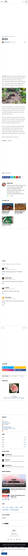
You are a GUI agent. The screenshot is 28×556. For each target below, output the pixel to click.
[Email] (19, 177)
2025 (14, 439)
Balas (3, 273)
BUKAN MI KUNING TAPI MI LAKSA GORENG (20, 212)
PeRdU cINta (10, 183)
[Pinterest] (17, 177)
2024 (14, 442)
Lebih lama (24, 327)
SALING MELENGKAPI (6, 224)
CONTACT (16, 546)
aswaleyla (7, 287)
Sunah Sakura (5, 421)
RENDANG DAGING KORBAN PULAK (6, 212)
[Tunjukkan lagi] (22, 177)
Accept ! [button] (4, 553)
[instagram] (10, 196)
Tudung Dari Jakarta (6, 423)
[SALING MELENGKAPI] (7, 220)
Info (7, 507)
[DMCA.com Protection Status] (5, 523)
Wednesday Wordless (14, 509)
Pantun (16, 507)
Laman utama (5, 36)
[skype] (20, 539)
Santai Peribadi (12, 36)
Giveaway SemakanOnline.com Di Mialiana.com (18, 496)
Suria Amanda (8, 297)
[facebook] (12, 196)
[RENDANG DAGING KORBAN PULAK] (7, 206)
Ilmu (3, 507)
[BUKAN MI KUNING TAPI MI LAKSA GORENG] (20, 206)
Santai (21, 507)
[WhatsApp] (14, 177)
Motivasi (11, 507)
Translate (22, 375)
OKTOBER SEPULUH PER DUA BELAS (13, 483)
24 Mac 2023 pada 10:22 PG (10, 298)
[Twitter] (12, 177)
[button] (1, 2)
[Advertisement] (14, 19)
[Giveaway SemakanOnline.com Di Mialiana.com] (6, 497)
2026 (14, 437)
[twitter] (7, 196)
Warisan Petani (8, 277)
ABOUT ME (10, 546)
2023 (14, 444)
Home (5, 546)
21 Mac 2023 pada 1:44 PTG (10, 269)
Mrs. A (6, 268)
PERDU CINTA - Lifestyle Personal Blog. (18, 544)
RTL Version (21, 546)
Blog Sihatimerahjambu (6, 427)
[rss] (11, 539)
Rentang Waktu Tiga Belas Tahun (8, 428)
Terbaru (2, 327)
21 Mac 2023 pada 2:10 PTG (10, 279)
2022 (14, 446)
